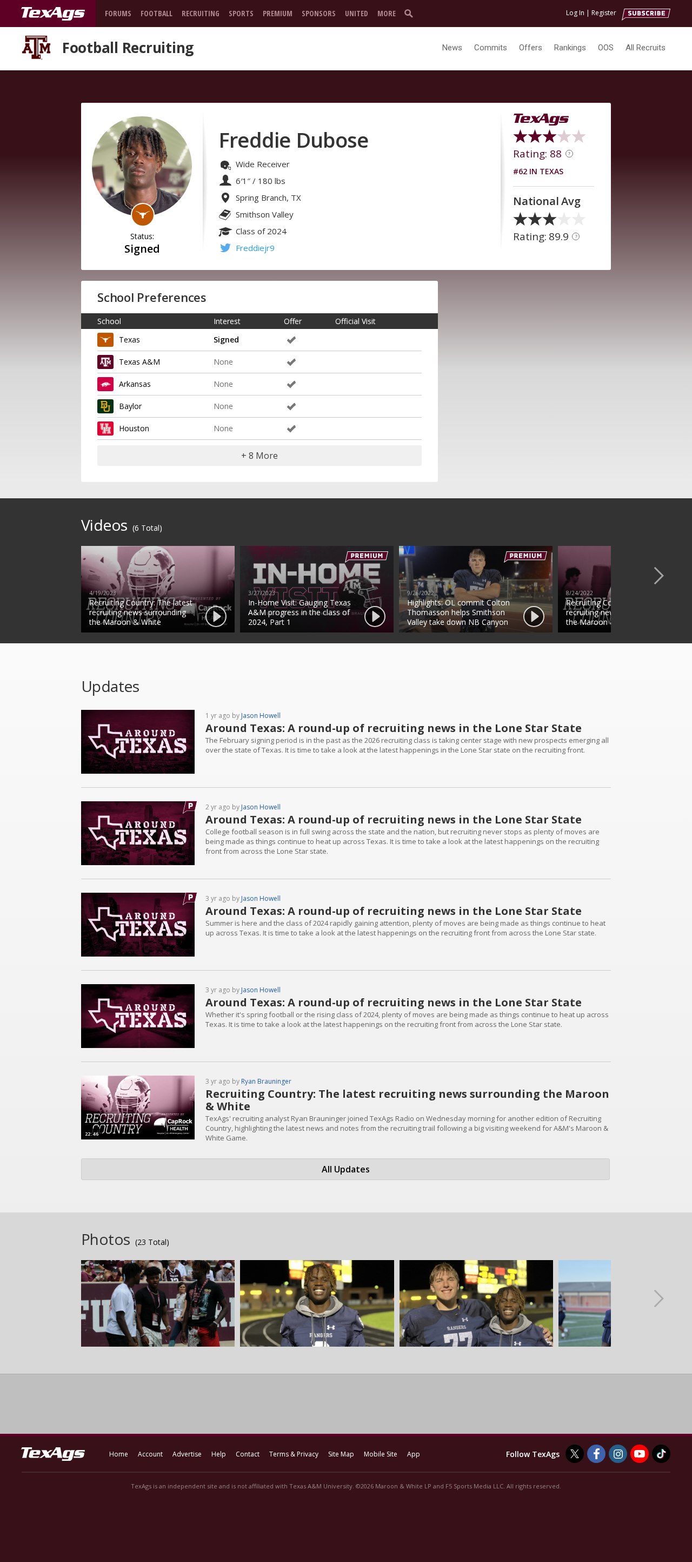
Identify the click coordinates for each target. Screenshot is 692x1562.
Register (603, 12)
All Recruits (646, 47)
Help (218, 1454)
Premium (277, 13)
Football (156, 13)
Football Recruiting (128, 47)
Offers (530, 47)
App (413, 1454)
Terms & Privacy (293, 1454)
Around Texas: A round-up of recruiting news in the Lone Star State (393, 728)
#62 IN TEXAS (538, 171)
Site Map (341, 1454)
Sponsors (319, 13)
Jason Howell (261, 715)
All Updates (346, 1169)
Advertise (187, 1454)
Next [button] (667, 575)
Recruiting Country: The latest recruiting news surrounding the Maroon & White (407, 1100)
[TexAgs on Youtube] (639, 1454)
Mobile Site (380, 1454)
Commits (490, 47)
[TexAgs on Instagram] (618, 1454)
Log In (575, 12)
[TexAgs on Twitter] (574, 1454)
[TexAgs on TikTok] (661, 1454)
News (452, 47)
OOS (606, 47)
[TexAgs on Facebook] (596, 1454)
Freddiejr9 (255, 247)
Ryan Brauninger (266, 1081)
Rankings (570, 47)
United (356, 13)
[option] (158, 589)
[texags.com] (53, 14)
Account (150, 1454)
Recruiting (200, 13)
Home (118, 1454)
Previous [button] (24, 575)
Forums (118, 13)
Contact (248, 1454)
